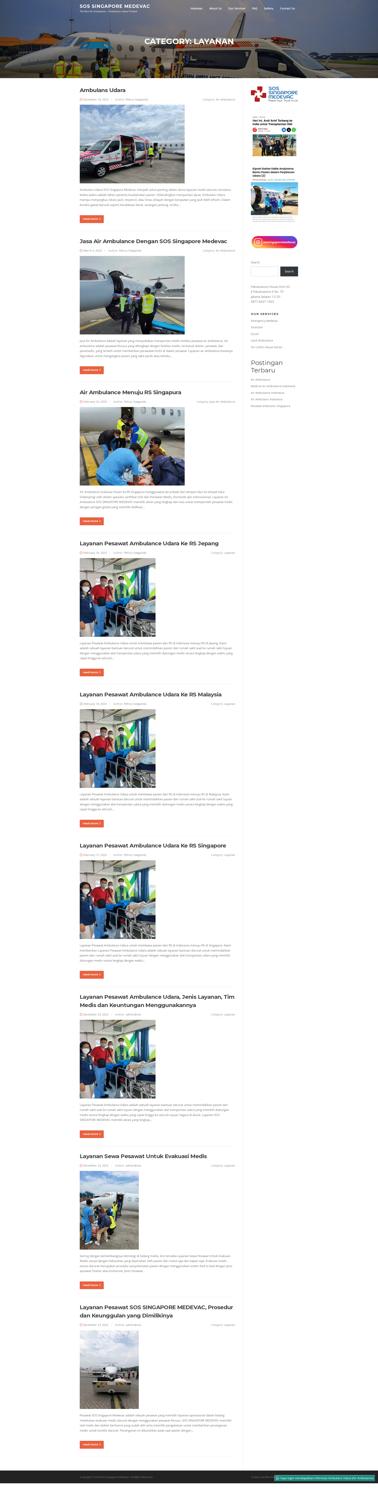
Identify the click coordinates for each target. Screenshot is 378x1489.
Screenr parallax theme (264, 1477)
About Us (215, 8)
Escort (255, 334)
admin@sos (133, 1014)
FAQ (254, 8)
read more (90, 218)
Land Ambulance (262, 340)
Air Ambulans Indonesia (267, 399)
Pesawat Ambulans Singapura (270, 406)
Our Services (236, 8)
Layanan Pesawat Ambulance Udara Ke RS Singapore (153, 845)
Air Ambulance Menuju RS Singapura (130, 392)
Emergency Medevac (264, 321)
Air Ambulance (225, 99)
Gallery (268, 8)
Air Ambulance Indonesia (267, 393)
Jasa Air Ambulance (222, 401)
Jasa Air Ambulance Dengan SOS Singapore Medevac (153, 241)
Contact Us (287, 8)
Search (255, 262)
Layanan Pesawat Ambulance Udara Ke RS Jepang (149, 543)
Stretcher (257, 327)
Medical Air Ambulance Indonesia (273, 386)
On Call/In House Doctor (267, 347)
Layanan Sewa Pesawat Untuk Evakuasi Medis (143, 1156)
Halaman (197, 8)
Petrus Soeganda (137, 99)
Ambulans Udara (103, 90)
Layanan (229, 553)
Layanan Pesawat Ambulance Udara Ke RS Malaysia (150, 694)
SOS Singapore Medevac (115, 6)
